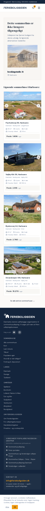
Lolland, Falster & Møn (12, 393)
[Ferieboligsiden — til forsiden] (19, 315)
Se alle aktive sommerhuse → (22, 301)
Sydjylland (7, 400)
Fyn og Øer (8, 396)
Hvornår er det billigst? (12, 359)
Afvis (7, 507)
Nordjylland (8, 409)
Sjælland (7, 387)
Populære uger (9, 355)
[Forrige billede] (6, 106)
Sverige (6, 374)
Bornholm (7, 390)
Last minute (8, 349)
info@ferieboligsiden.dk (18, 480)
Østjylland (7, 406)
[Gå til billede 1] (22, 117)
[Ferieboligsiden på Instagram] (20, 332)
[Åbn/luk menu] (39, 8)
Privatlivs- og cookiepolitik (14, 428)
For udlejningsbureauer (12, 422)
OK (15, 507)
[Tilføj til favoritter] (38, 116)
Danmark (7, 371)
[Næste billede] (38, 106)
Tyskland (7, 377)
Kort (5, 346)
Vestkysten (8, 403)
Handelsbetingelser (11, 425)
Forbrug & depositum (12, 362)
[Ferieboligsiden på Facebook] (14, 332)
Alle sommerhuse (10, 342)
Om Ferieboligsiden (11, 419)
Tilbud (6, 352)
